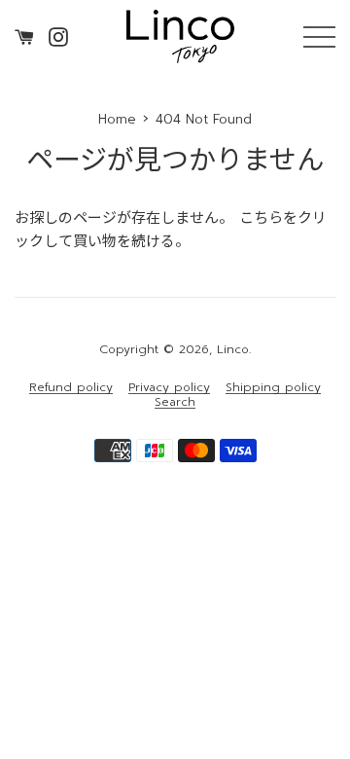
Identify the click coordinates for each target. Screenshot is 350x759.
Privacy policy (169, 387)
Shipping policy (273, 387)
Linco (233, 349)
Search (175, 402)
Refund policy (71, 387)
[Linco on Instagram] (58, 36)
